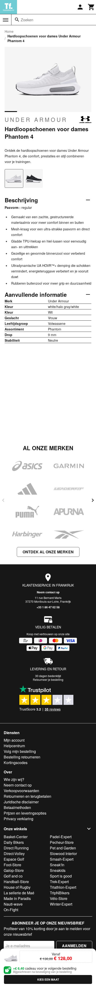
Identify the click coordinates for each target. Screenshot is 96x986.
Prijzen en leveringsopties (25, 813)
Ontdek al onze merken (48, 552)
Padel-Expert (61, 836)
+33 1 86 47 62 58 (48, 607)
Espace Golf (14, 859)
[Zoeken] (17, 19)
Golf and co (13, 876)
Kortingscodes (15, 762)
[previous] (3, 500)
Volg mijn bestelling (20, 751)
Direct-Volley (14, 853)
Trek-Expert (59, 881)
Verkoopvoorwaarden (21, 790)
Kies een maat (48, 979)
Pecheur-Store (62, 842)
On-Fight (11, 909)
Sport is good (61, 876)
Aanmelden (74, 945)
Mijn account (14, 740)
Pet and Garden (63, 848)
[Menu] (5, 19)
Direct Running (16, 848)
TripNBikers (59, 892)
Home (9, 31)
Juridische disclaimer (21, 802)
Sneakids (57, 870)
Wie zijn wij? (14, 779)
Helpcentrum (14, 745)
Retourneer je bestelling (48, 680)
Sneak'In (57, 864)
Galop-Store (14, 870)
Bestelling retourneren (22, 757)
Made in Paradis (17, 898)
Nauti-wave (13, 904)
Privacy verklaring (18, 818)
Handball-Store (16, 881)
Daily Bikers (14, 842)
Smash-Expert (61, 859)
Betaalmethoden (17, 807)
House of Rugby (17, 887)
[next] (92, 500)
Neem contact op (48, 592)
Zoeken (27, 19)
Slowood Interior (63, 853)
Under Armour (36, 119)
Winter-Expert (61, 904)
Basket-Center (15, 836)
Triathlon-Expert (63, 887)
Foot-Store (12, 864)
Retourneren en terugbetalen (27, 796)
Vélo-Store (58, 898)
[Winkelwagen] (91, 7)
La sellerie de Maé (19, 892)
